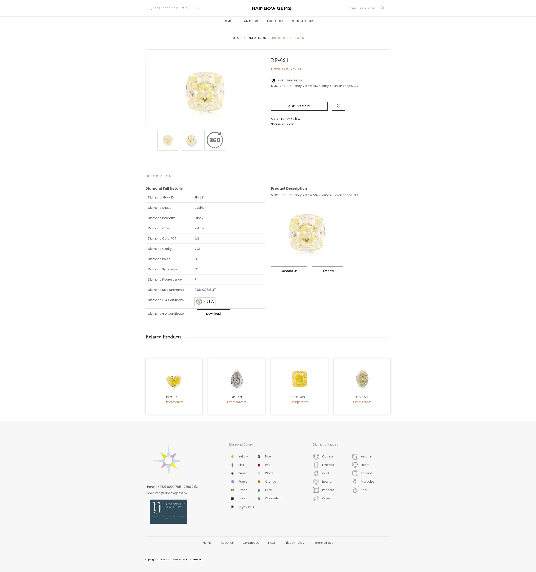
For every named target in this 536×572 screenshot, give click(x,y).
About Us (275, 21)
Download (213, 314)
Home (227, 21)
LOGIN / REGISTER (361, 8)
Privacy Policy (294, 543)
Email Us (192, 8)
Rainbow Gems (173, 559)
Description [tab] (159, 176)
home (237, 38)
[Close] (215, 140)
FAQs (272, 543)
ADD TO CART (299, 106)
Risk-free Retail (290, 80)
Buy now (328, 271)
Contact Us (302, 21)
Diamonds (249, 21)
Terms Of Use (323, 543)
